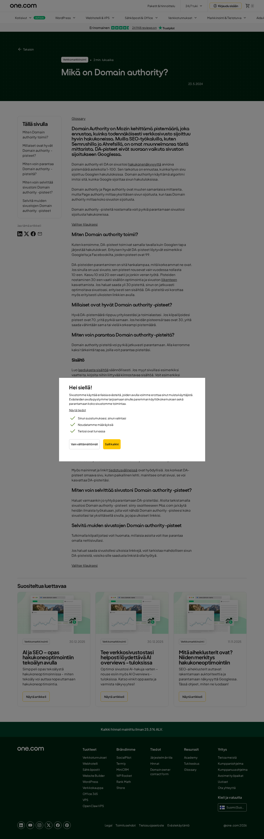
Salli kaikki (112, 444)
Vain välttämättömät (84, 444)
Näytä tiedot (77, 410)
